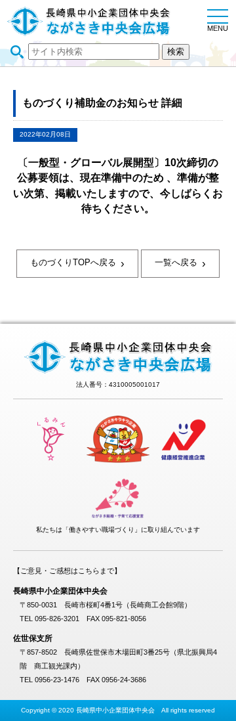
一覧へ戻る (180, 263)
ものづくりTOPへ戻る (77, 263)
